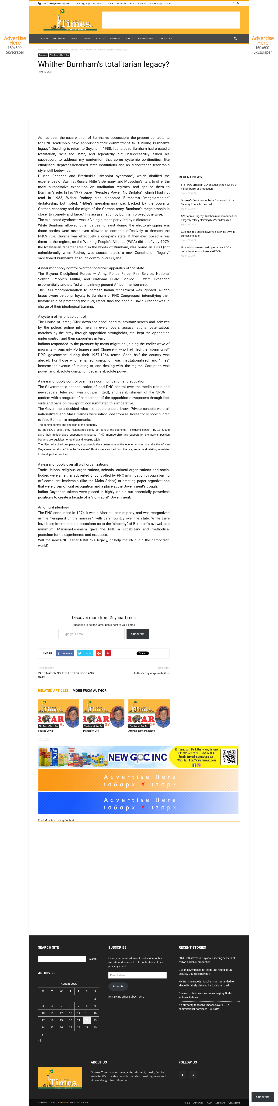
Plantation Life (91, 730)
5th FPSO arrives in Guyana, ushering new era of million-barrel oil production (209, 186)
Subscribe (138, 634)
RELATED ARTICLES (53, 691)
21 (78, 1020)
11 (52, 1013)
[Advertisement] (171, 20)
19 (61, 1020)
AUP (132, 3)
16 (95, 1013)
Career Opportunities (160, 3)
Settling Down (45, 730)
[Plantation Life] (103, 713)
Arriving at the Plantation (141, 730)
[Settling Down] (58, 713)
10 (43, 1013)
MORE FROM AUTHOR (90, 691)
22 (86, 1020)
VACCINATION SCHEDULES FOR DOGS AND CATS (66, 675)
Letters (86, 38)
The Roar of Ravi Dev (59, 55)
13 (70, 1013)
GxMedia (65, 1102)
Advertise (121, 3)
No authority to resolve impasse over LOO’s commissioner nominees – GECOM (206, 249)
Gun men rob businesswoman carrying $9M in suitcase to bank (208, 233)
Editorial (100, 38)
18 (52, 1020)
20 (70, 1020)
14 (78, 1013)
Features (115, 38)
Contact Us (166, 38)
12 (61, 1013)
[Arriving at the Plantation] (149, 713)
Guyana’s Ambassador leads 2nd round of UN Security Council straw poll (207, 202)
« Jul (40, 1040)
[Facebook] (233, 3)
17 (43, 1020)
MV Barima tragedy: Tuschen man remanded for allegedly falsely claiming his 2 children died (209, 218)
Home (110, 3)
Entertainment (146, 38)
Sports (129, 38)
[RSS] (238, 3)
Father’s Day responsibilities (152, 673)
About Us (142, 3)
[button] (235, 38)
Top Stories (59, 38)
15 (86, 1013)
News (74, 38)
